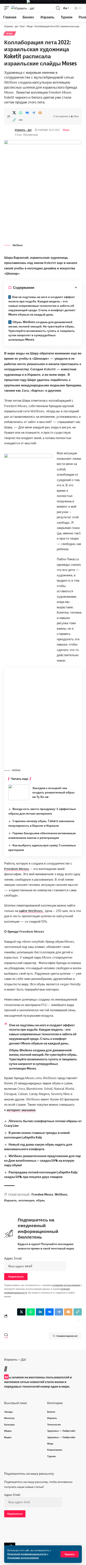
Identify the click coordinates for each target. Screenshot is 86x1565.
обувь (40, 1200)
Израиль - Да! (23, 129)
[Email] (40, 112)
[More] (21, 120)
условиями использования (66, 1285)
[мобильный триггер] (7, 8)
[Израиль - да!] (22, 8)
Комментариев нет (67, 1336)
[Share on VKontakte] (27, 112)
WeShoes (61, 1194)
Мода (9, 33)
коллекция (26, 1200)
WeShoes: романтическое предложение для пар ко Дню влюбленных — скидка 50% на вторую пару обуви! (42, 1160)
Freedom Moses (42, 1194)
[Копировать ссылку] (14, 120)
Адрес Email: (13, 1258)
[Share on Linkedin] (40, 1311)
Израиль (10, 1200)
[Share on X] (14, 112)
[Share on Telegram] (34, 112)
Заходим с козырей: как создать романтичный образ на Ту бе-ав (53, 792)
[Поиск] (58, 8)
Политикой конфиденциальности (27, 1554)
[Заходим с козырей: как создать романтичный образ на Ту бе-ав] (18, 792)
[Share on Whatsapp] (21, 112)
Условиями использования (23, 1557)
